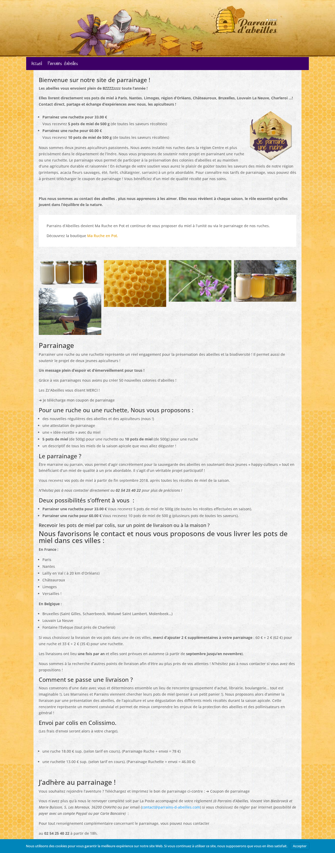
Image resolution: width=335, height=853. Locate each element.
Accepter (299, 846)
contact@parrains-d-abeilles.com (171, 807)
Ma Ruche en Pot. (102, 235)
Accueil (36, 64)
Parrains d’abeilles (63, 64)
